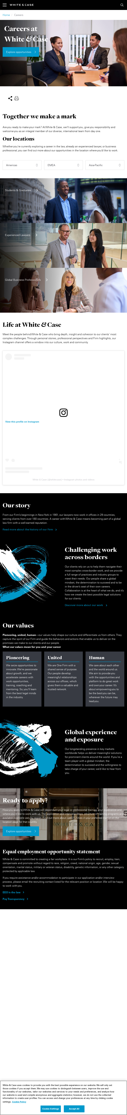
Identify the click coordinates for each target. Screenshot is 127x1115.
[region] (63, 1098)
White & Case (40, 479)
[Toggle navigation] (6, 4)
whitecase (56, 479)
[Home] (22, 5)
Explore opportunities (18, 52)
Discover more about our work (84, 605)
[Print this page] (16, 98)
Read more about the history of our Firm (28, 529)
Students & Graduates (18, 190)
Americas (11, 165)
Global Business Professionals (23, 279)
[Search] (122, 5)
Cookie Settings (50, 1108)
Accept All (74, 1108)
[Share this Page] (10, 98)
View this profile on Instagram (22, 421)
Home (6, 15)
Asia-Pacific (96, 165)
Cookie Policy (19, 1101)
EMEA (51, 165)
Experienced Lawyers (17, 235)
